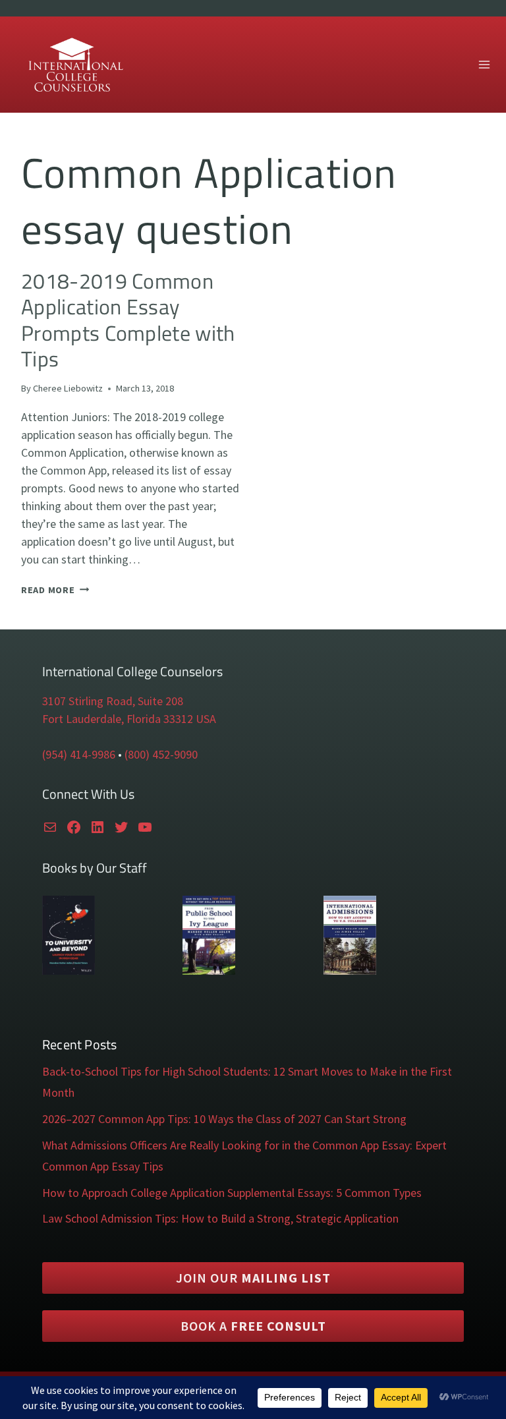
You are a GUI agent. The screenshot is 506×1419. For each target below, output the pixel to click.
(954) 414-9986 (78, 754)
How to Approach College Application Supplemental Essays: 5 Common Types (232, 1192)
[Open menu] (484, 64)
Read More (55, 590)
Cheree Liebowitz (68, 388)
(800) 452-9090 (161, 754)
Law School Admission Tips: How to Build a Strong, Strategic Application (220, 1218)
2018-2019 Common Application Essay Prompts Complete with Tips (128, 319)
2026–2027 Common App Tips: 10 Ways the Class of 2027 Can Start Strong (224, 1118)
